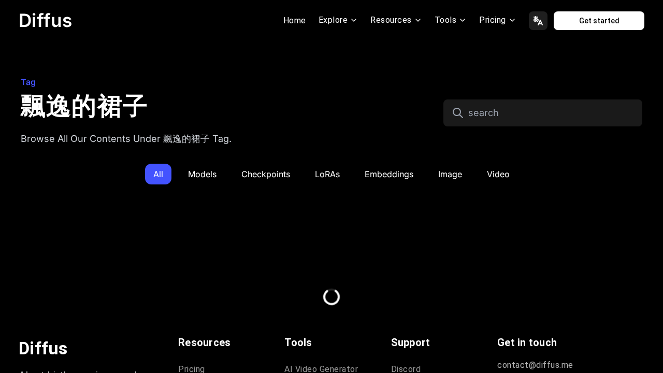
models (202, 174)
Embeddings (389, 174)
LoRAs (327, 174)
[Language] (538, 20)
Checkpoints (265, 174)
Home (294, 20)
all (158, 174)
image (450, 174)
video (498, 174)
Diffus (46, 20)
